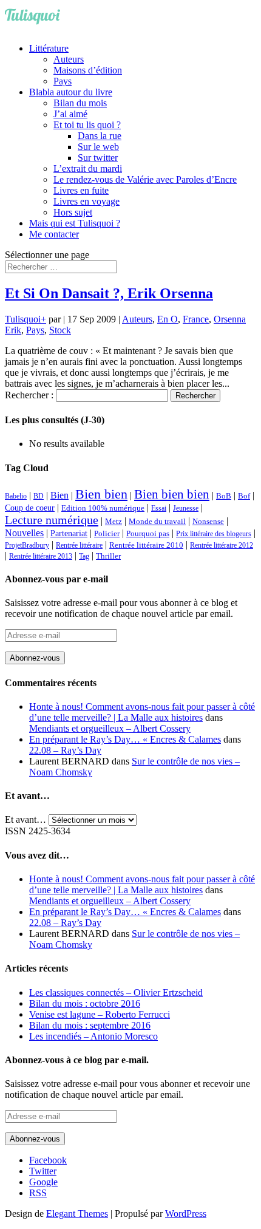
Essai (158, 508)
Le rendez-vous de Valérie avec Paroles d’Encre (145, 179)
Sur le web (98, 146)
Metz (113, 521)
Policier (107, 533)
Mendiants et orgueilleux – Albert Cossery (110, 728)
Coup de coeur (30, 507)
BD (38, 496)
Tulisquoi (23, 319)
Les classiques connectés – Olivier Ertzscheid (116, 992)
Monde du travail (157, 521)
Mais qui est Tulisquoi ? (74, 223)
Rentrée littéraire (79, 545)
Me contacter (54, 234)
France (196, 319)
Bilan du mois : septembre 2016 (90, 1025)
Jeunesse (185, 508)
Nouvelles (24, 533)
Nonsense (208, 521)
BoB (223, 496)
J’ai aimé (70, 114)
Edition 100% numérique (102, 508)
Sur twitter (98, 157)
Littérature (49, 48)
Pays (62, 81)
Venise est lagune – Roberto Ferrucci (99, 1014)
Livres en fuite (81, 190)
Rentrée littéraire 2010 (146, 545)
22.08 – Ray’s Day (65, 750)
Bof (244, 496)
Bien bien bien (171, 494)
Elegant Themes (77, 1213)
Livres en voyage (86, 201)
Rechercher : (29, 395)
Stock (60, 330)
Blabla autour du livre (70, 92)
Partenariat (68, 533)
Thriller (108, 556)
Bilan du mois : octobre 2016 (84, 1003)
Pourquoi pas (147, 533)
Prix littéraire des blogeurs (213, 533)
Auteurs (68, 59)
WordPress (185, 1213)
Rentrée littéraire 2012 (221, 545)
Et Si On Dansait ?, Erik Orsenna (109, 293)
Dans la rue (99, 136)
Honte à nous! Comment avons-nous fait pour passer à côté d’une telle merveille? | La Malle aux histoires (142, 712)
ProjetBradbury (27, 545)
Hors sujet (72, 212)
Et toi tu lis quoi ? (87, 125)
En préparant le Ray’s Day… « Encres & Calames (125, 739)
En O (167, 319)
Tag (84, 556)
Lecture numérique (51, 519)
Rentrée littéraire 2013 (40, 556)
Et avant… (25, 819)
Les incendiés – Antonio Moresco (93, 1036)
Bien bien (101, 494)
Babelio (16, 496)
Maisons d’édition (87, 70)
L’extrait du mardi (87, 168)
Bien (59, 495)
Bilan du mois (80, 103)
